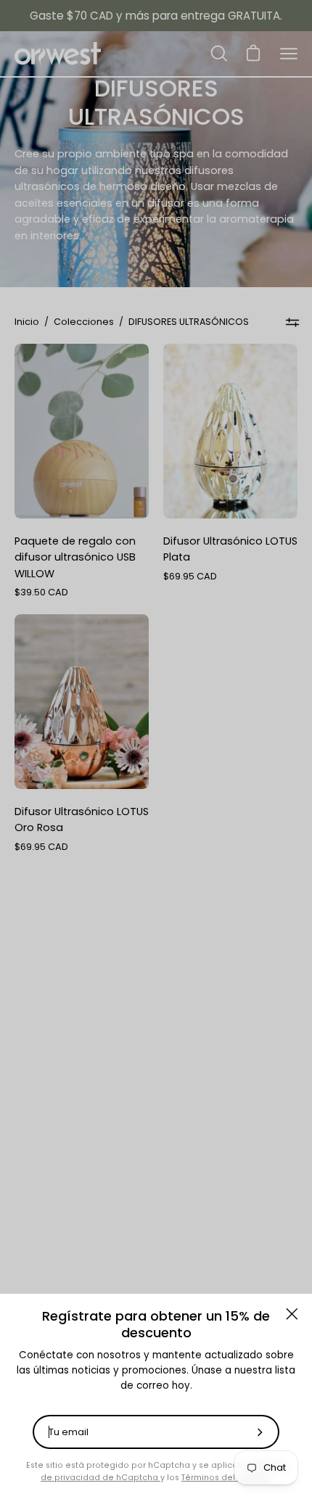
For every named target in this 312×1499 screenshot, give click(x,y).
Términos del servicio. (226, 1477)
